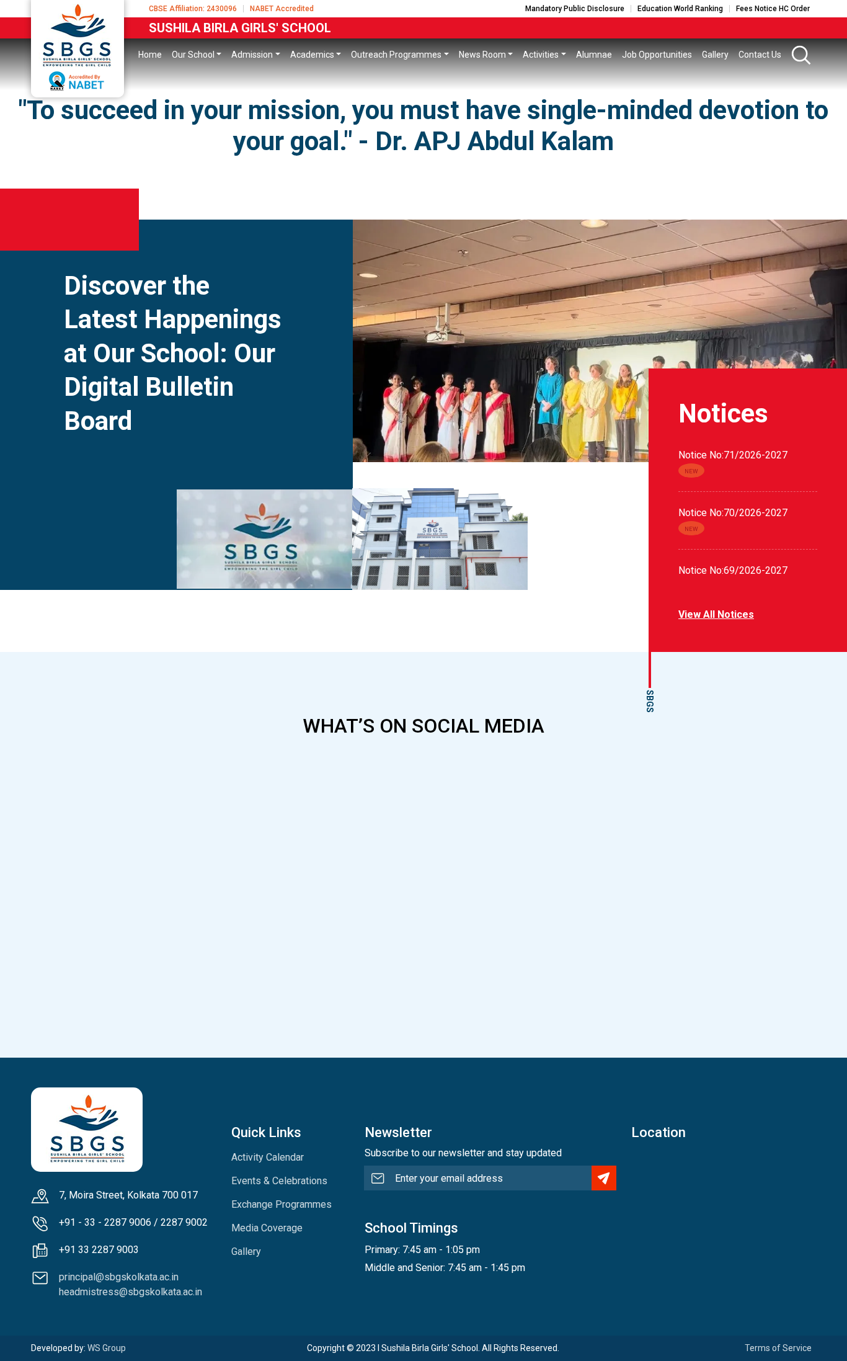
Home (150, 55)
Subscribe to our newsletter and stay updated (463, 1153)
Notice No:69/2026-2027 (732, 570)
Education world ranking (680, 8)
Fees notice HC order (773, 8)
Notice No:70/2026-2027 (732, 513)
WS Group (106, 1348)
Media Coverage (267, 1228)
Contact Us (759, 55)
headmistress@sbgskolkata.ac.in (130, 1292)
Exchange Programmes (281, 1204)
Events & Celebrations (279, 1181)
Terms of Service (778, 1348)
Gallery (246, 1251)
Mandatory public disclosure (574, 8)
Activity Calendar (267, 1157)
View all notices (716, 614)
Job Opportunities (657, 55)
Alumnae (594, 55)
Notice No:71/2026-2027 (732, 455)
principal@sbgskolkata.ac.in (119, 1277)
